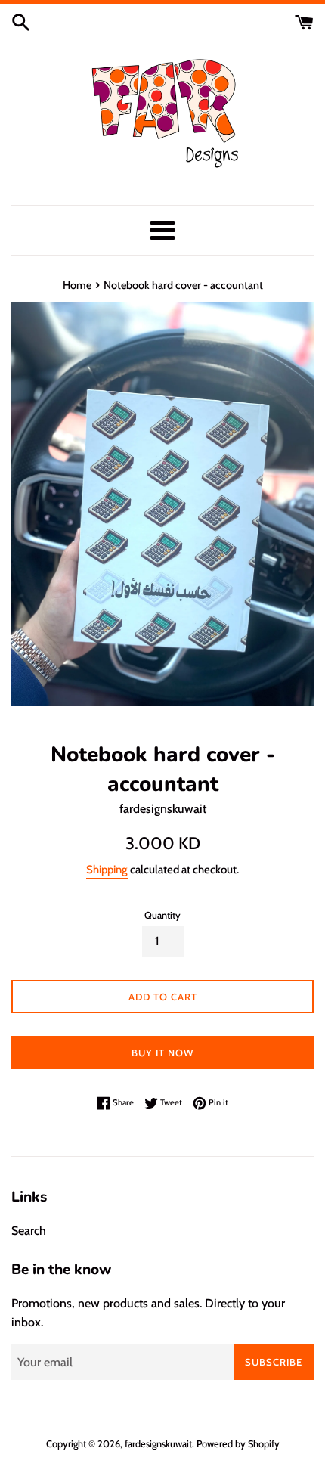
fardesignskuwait (158, 1444)
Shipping (107, 869)
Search (28, 1230)
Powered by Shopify (238, 1444)
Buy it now (162, 1053)
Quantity (162, 915)
